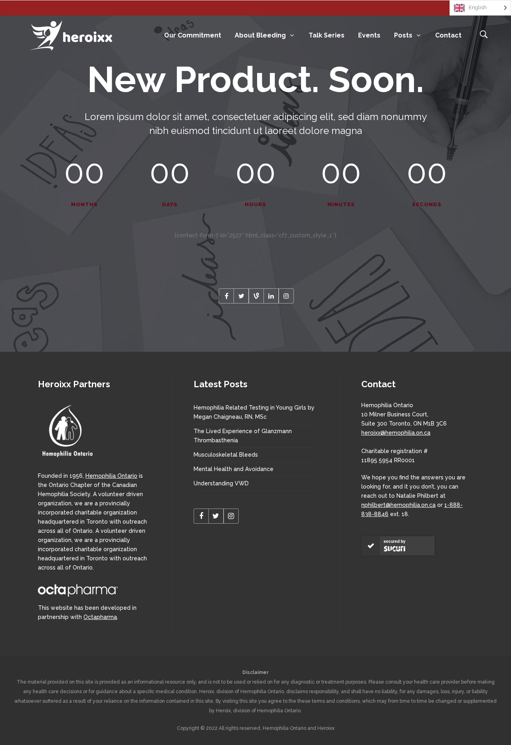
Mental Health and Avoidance (233, 469)
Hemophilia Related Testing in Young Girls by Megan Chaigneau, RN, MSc (254, 412)
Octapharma (100, 617)
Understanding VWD (221, 483)
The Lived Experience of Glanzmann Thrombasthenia (243, 435)
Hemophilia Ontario (111, 476)
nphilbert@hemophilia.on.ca (398, 505)
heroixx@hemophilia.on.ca (395, 433)
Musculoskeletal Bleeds (226, 454)
